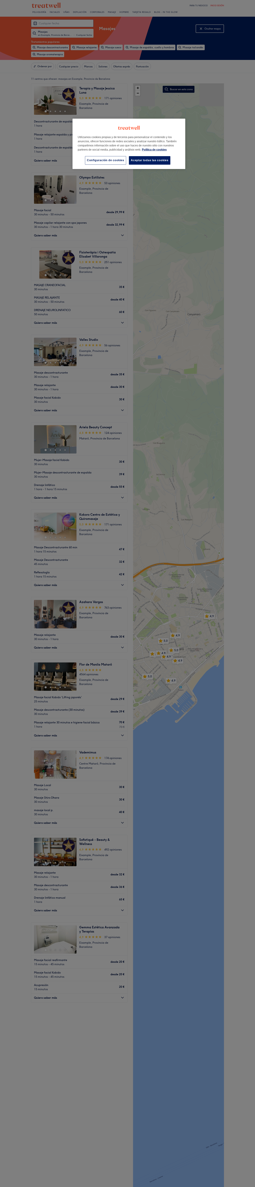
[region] (129, 144)
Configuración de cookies (105, 160)
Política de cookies (154, 149)
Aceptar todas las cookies (149, 160)
